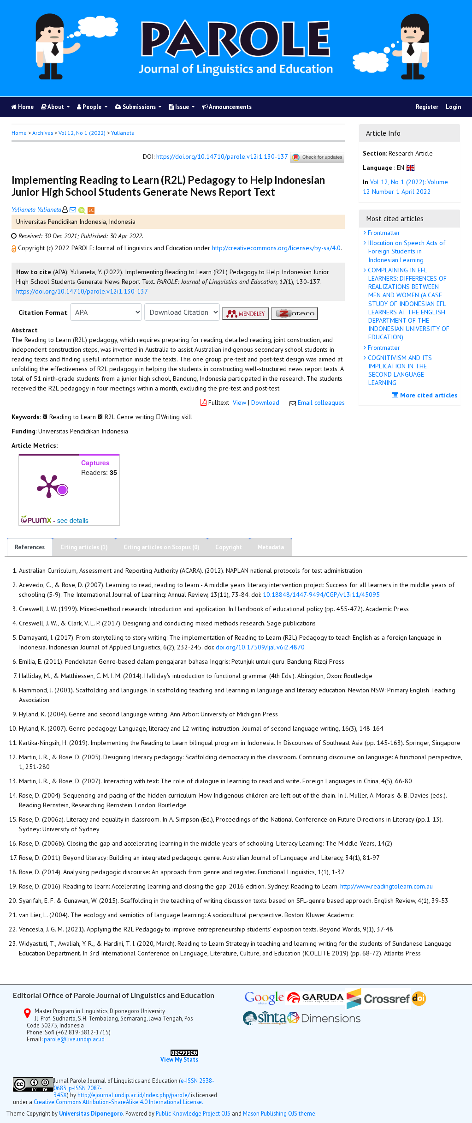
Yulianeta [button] (123, 132)
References (30, 547)
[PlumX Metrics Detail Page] (49, 485)
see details (72, 520)
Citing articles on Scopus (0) (162, 547)
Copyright (228, 547)
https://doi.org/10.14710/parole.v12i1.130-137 (222, 157)
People (92, 107)
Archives (42, 132)
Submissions (139, 107)
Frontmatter (383, 232)
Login (453, 107)
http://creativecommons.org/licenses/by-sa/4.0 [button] (276, 248)
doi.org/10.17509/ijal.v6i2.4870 (260, 647)
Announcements (230, 107)
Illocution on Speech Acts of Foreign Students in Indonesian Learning (405, 251)
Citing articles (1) (84, 547)
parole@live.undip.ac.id (74, 1039)
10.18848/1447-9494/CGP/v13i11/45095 (321, 594)
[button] (15, 248)
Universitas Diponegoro (91, 1113)
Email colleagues (321, 402)
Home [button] (19, 132)
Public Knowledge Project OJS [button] (193, 1113)
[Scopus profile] (91, 209)
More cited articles (428, 395)
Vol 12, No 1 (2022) (82, 132)
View (239, 402)
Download (265, 402)
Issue (182, 107)
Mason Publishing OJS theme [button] (279, 1113)
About (56, 107)
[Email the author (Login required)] (73, 209)
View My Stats (179, 1059)
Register (427, 107)
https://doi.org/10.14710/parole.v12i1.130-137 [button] (82, 291)
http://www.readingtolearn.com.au (386, 886)
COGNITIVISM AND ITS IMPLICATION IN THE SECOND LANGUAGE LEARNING (399, 370)
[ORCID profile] (83, 209)
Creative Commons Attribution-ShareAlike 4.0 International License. (118, 1101)
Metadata (271, 547)
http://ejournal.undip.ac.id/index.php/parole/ (133, 1095)
